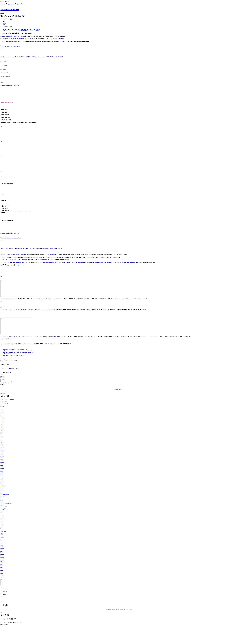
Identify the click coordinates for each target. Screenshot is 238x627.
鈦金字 (1, 536)
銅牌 (1, 528)
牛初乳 (1, 479)
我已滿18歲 (3, 624)
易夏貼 (1, 423)
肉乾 (1, 439)
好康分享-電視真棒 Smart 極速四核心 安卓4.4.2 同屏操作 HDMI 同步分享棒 (19, 354)
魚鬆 (1, 312)
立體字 (1, 527)
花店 (1, 513)
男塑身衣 (18, 309)
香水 (1, 568)
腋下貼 (1, 424)
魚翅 (1, 448)
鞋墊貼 (1, 429)
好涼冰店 (2, 420)
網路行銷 (2, 560)
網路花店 (2, 515)
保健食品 (2, 475)
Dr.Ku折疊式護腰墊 (4, 494)
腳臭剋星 (12, 298)
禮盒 (10, 338)
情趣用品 (2, 548)
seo (1, 561)
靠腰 (1, 497)
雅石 (1, 491)
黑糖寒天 (2, 505)
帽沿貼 (1, 411)
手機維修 (2, 554)
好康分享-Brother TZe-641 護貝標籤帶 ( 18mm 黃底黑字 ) (21, 30)
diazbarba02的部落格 (9, 10)
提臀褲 (1, 577)
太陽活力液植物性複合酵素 (6, 503)
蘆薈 (1, 564)
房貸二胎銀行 (83, 309)
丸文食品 (13, 336)
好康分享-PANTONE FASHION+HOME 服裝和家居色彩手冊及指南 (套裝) (19, 352)
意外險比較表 (3, 485)
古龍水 (1, 570)
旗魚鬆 (54, 336)
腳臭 (1, 414)
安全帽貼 (2, 421)
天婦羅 (1, 442)
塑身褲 (1, 574)
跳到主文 (2, 13)
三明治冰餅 (2, 418)
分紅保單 (2, 487)
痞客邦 (10, 368)
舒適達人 (9, 343)
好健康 (1, 474)
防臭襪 (1, 417)
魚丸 (1, 441)
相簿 (4, 21)
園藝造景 (2, 488)
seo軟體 (2, 509)
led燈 (1, 533)
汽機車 (9, 372)
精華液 (1, 565)
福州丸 (1, 445)
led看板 (2, 537)
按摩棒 (1, 549)
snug (1, 276)
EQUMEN (2, 575)
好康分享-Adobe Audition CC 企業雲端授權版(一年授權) (15, 349)
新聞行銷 (2, 562)
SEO (1, 512)
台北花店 (2, 519)
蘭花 (1, 493)
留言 (13, 368)
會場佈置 (2, 518)
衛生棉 (3, 343)
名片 (4, 24)
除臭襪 (3, 298)
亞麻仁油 (2, 477)
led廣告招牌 (3, 531)
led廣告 (2, 534)
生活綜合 (11, 19)
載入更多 (2, 376)
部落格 (4, 23)
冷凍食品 (2, 447)
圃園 (1, 571)
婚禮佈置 (2, 516)
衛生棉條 (2, 557)
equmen (9, 309)
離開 (7, 624)
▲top (1, 374)
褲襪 (1, 540)
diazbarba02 (2, 361)
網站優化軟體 (3, 508)
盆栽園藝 (2, 490)
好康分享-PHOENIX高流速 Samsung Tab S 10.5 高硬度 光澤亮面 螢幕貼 (18, 351)
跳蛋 (1, 551)
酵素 (1, 482)
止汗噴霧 (2, 427)
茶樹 (1, 567)
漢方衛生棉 (18, 343)
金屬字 (1, 530)
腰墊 (1, 499)
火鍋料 (1, 444)
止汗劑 (1, 426)
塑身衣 (1, 301)
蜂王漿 (1, 478)
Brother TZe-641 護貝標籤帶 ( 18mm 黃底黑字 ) (17, 254)
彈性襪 (1, 539)
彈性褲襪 (2, 542)
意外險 (1, 484)
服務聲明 (130, 609)
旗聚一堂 (2, 432)
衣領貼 (1, 409)
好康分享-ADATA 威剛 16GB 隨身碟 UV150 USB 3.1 (14, 355)
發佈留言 (2, 384)
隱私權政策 (126, 609)
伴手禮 (1, 436)
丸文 (7, 336)
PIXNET (109, 609)
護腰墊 (1, 500)
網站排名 (2, 511)
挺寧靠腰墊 (2, 496)
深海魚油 (2, 481)
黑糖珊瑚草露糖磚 (4, 506)
